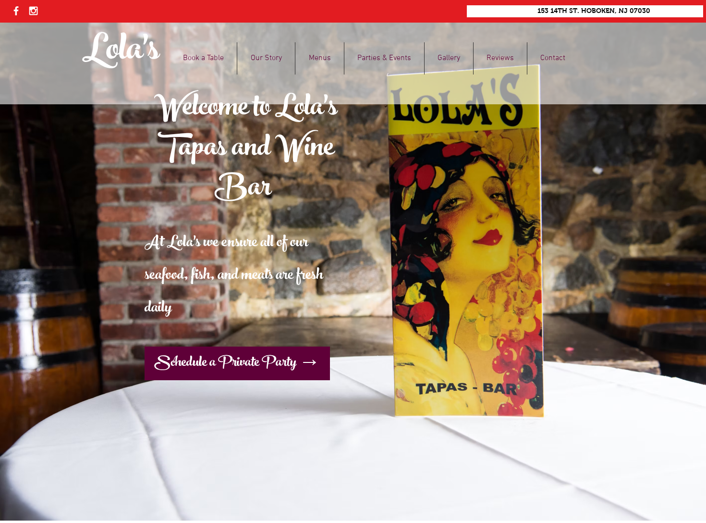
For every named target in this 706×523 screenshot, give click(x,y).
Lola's (120, 52)
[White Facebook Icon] (16, 11)
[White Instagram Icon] (33, 11)
